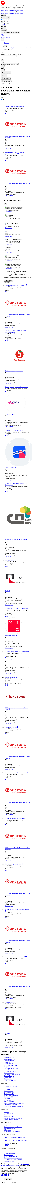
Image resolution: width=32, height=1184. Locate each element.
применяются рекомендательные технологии (15, 1164)
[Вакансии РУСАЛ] (17, 578)
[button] (2, 34)
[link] (3, 30)
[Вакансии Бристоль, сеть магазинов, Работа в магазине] (17, 696)
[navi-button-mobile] (2, 39)
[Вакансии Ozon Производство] (17, 452)
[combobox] (8, 56)
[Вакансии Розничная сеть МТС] (17, 626)
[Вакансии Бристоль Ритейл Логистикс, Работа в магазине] (17, 124)
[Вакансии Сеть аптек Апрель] (17, 403)
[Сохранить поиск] (2, 60)
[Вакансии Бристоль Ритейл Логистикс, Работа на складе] (17, 303)
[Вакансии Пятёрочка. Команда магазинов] (17, 355)
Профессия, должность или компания (12, 54)
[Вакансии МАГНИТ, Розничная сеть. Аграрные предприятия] (17, 515)
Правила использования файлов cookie (12, 13)
